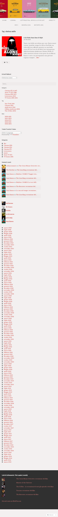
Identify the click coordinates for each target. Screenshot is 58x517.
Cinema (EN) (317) (10, 94)
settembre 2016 (9, 450)
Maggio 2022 (8, 324)
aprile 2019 (7, 394)
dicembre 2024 (8, 265)
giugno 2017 (8, 433)
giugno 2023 (8, 299)
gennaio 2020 (8, 377)
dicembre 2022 (8, 311)
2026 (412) (8, 116)
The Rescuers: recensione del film (27, 494)
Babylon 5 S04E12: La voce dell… (26, 182)
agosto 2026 (8, 228)
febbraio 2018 (8, 420)
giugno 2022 (8, 322)
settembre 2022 (9, 316)
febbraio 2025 (8, 262)
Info (16, 25)
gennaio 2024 (8, 286)
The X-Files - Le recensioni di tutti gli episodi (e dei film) (34, 486)
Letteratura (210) (10, 96)
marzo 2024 (7, 282)
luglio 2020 (7, 365)
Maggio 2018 (8, 415)
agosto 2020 (8, 364)
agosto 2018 (7, 409)
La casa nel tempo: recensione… (26, 190)
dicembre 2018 (8, 401)
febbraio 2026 (8, 239)
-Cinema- (13, 20)
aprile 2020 (7, 371)
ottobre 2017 (8, 426)
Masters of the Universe (24, 482)
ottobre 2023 (8, 292)
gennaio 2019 (8, 399)
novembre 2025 (9, 245)
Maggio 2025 (8, 256)
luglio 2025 (7, 252)
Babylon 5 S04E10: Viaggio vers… (26, 174)
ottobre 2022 (8, 314)
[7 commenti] (5, 62)
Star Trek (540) (9, 103)
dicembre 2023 (8, 288)
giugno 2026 (8, 231)
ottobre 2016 (8, 449)
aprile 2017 (7, 437)
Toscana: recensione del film (25, 490)
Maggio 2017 (8, 435)
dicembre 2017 (8, 424)
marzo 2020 (8, 373)
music (6, 153)
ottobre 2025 (8, 246)
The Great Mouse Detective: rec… (30, 166)
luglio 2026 (7, 229)
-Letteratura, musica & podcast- (32, 20)
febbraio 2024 (8, 284)
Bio (5, 143)
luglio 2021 (7, 343)
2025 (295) (8, 118)
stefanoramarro (11, 166)
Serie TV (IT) (8, 155)
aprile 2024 (7, 280)
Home (4, 20)
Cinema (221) (9, 105)
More (37, 58)
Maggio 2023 (8, 301)
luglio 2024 (7, 275)
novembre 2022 (9, 313)
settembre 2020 (9, 362)
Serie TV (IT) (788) (11, 92)
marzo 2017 (7, 439)
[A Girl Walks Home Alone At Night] (7, 62)
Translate (16, 134)
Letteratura (7, 151)
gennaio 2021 (8, 354)
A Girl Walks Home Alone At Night (33, 38)
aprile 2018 (7, 416)
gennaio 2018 (8, 422)
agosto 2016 (7, 452)
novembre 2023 (9, 290)
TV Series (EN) (8, 157)
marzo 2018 (7, 418)
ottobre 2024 (8, 269)
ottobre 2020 (8, 360)
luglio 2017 (7, 432)
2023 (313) (8, 122)
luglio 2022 (7, 320)
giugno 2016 (8, 456)
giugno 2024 (8, 277)
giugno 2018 (8, 413)
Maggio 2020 (8, 369)
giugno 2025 (8, 254)
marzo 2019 (7, 396)
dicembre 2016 (8, 445)
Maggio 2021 (8, 347)
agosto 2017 (7, 430)
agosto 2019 (7, 386)
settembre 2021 (9, 339)
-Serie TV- (52, 20)
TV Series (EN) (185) (11, 98)
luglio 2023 (7, 297)
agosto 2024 (8, 273)
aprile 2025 (7, 258)
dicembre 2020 (9, 356)
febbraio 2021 (8, 352)
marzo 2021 (7, 350)
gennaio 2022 (8, 331)
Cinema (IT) (8, 149)
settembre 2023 (9, 294)
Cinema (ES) (8, 147)
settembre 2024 (9, 271)
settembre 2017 (9, 428)
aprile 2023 (7, 303)
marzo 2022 (7, 328)
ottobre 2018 (8, 405)
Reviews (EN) (38, 25)
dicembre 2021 (8, 333)
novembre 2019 (9, 381)
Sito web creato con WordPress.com (11, 501)
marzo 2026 (7, 237)
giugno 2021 (8, 345)
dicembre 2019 (8, 379)
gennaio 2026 (8, 241)
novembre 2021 (9, 335)
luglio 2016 (7, 454)
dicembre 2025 (8, 243)
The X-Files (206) (10, 111)
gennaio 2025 (8, 263)
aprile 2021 (7, 348)
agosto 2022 (8, 318)
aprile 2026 (7, 235)
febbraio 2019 (8, 398)
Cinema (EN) (8, 145)
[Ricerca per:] (29, 83)
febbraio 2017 (8, 441)
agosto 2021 (7, 341)
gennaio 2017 (8, 443)
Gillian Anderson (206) (12, 109)
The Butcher (10, 170)
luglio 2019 (7, 388)
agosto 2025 (8, 250)
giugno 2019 (8, 390)
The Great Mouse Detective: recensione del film (32, 479)
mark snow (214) (10, 107)
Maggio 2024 (8, 279)
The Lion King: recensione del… (27, 170)
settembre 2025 (9, 248)
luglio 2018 (7, 411)
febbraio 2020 (8, 375)
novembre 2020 (9, 358)
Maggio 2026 (8, 233)
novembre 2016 (9, 447)
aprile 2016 (7, 460)
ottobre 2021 (8, 337)
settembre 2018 (9, 407)
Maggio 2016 (8, 458)
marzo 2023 (7, 305)
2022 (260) (8, 124)
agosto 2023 (8, 296)
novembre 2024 (9, 267)
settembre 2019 (9, 384)
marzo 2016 (7, 462)
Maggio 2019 (8, 392)
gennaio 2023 (8, 309)
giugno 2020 (8, 367)
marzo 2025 (7, 260)
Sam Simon (10, 174)
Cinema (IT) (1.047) (11, 90)
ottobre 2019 (8, 382)
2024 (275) (8, 120)
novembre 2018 (9, 403)
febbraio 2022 (8, 330)
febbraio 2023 (8, 307)
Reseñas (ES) (26, 25)
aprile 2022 (7, 326)
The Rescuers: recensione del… (26, 186)
